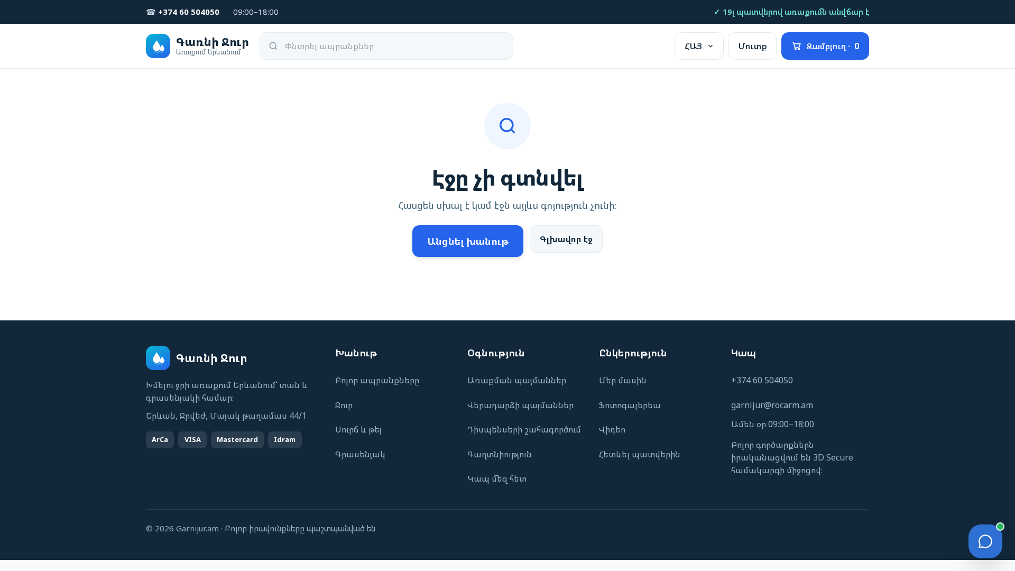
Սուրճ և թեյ (358, 429)
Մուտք (753, 46)
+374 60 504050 (762, 380)
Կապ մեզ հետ (497, 478)
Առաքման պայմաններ (516, 380)
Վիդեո (612, 429)
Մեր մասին (623, 380)
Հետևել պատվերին (639, 454)
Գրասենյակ (360, 454)
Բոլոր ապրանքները (377, 380)
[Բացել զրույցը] (985, 541)
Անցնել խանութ (468, 241)
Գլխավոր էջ (566, 239)
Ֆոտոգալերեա (630, 405)
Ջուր (344, 405)
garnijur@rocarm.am (772, 405)
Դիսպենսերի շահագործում (524, 429)
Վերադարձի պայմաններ (520, 405)
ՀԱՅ (693, 46)
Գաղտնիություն (499, 454)
